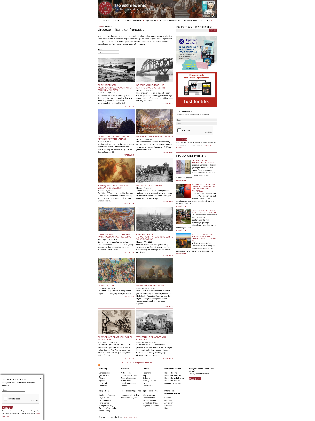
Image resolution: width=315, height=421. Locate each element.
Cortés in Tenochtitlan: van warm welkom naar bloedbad (114, 235)
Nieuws (102, 378)
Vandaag (114, 21)
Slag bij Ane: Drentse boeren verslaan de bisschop (114, 186)
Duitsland (146, 378)
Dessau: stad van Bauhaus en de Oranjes (203, 161)
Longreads (103, 383)
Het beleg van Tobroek (149, 185)
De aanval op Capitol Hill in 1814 (154, 136)
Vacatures (168, 405)
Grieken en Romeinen (107, 395)
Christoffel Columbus (129, 375)
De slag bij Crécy (107, 285)
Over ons (168, 400)
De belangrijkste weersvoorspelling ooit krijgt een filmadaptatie (115, 88)
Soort (100, 49)
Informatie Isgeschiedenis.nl (172, 392)
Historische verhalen (169, 21)
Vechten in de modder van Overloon (151, 338)
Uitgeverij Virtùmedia (151, 405)
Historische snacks (192, 21)
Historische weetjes (172, 380)
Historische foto (170, 373)
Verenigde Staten (149, 380)
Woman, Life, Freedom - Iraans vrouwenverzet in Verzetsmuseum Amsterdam (203, 187)
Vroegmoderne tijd (106, 405)
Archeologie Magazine (130, 398)
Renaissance (104, 403)
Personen (137, 21)
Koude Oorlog (104, 410)
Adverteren (168, 403)
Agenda (102, 380)
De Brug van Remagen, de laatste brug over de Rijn (150, 86)
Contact (167, 398)
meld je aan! (195, 379)
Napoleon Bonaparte (129, 383)
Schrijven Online (149, 395)
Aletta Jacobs (126, 373)
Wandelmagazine (149, 400)
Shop (207, 21)
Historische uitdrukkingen (174, 378)
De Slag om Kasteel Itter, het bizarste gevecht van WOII (114, 137)
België (145, 375)
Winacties (103, 386)
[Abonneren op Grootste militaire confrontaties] (135, 365)
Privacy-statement (130, 417)
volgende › (139, 362)
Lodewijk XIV (126, 386)
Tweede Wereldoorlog (108, 408)
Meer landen (148, 386)
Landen (125, 21)
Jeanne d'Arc (126, 380)
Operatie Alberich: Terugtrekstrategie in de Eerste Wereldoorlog (154, 237)
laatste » (148, 362)
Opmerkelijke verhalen (173, 383)
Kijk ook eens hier (150, 391)
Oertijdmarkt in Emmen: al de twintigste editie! (204, 211)
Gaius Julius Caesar (128, 378)
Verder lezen (129, 106)
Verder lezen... (181, 180)
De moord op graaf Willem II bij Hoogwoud (115, 338)
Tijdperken (150, 21)
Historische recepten (172, 375)
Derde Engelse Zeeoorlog (150, 285)
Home (106, 20)
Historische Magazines (131, 391)
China (145, 383)
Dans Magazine (149, 398)
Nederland (147, 373)
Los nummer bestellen (130, 395)
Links (166, 408)
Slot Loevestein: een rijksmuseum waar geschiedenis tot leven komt (204, 237)
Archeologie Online (150, 403)
